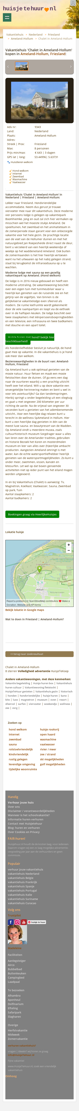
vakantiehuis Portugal (22, 890)
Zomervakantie (18, 1039)
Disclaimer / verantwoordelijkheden (31, 811)
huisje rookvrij (49, 729)
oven (53, 699)
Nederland (36, 34)
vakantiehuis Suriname (23, 899)
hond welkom (18, 729)
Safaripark (14, 1012)
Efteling (13, 1008)
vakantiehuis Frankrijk (22, 882)
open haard (47, 734)
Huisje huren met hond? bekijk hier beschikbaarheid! (29, 339)
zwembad (15, 739)
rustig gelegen (18, 759)
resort (63, 699)
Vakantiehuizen (7, 17)
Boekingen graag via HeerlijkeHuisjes (32, 514)
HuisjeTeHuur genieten (18, 691)
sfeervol (10, 704)
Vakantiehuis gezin (46, 691)
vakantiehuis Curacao (22, 903)
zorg (14, 708)
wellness (65, 704)
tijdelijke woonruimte (23, 769)
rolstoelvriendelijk (21, 749)
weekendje (50, 704)
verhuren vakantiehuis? (22, 1045)
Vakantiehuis (14, 34)
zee (7, 708)
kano (64, 695)
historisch (66, 691)
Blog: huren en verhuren (24, 828)
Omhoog (11, 1076)
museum (42, 699)
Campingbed (16, 977)
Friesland (54, 34)
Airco (11, 965)
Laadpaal (14, 982)
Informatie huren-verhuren (25, 819)
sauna (13, 744)
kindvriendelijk (18, 754)
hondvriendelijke (30, 695)
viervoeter (35, 704)
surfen (22, 704)
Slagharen (14, 1016)
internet (14, 734)
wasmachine (48, 739)
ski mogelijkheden (52, 759)
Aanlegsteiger (17, 961)
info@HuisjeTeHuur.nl (21, 1055)
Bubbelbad (15, 969)
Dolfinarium (15, 1004)
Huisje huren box (43, 683)
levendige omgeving (22, 764)
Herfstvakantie (17, 1030)
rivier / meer (48, 749)
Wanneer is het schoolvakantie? (28, 815)
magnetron (27, 699)
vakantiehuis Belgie (20, 878)
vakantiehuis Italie (20, 895)
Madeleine (14, 948)
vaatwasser (47, 744)
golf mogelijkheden (52, 764)
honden (12, 695)
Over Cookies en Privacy (24, 832)
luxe (15, 699)
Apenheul (14, 1000)
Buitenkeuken (17, 973)
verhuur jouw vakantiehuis (25, 869)
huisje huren (50, 695)
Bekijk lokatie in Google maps (24, 610)
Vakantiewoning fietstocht (40, 687)
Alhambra (14, 995)
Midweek (14, 1034)
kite (7, 699)
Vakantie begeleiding (17, 683)
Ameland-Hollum (22, 38)
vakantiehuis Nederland (23, 873)
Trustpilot (14, 915)
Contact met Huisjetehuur (25, 823)
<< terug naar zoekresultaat (26, 654)
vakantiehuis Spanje (21, 886)
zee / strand (48, 754)
